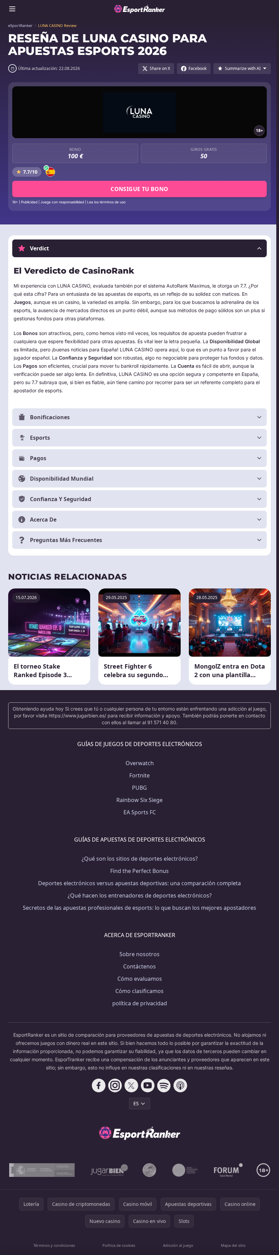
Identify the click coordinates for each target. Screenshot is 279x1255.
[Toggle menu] (12, 9)
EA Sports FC (138, 812)
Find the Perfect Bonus (138, 871)
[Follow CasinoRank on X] (130, 1085)
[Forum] (240, 1170)
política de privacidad (138, 1003)
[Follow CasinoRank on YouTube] (146, 1085)
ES (134, 1103)
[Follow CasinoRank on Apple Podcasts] (179, 1085)
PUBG (138, 787)
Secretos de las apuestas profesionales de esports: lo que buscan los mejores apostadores (138, 907)
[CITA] (197, 1170)
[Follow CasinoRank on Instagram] (113, 1085)
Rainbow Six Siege (138, 800)
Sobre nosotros (138, 954)
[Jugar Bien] (121, 1170)
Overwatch (138, 763)
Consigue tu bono (139, 189)
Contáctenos (138, 966)
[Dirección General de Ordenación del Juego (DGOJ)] (54, 1170)
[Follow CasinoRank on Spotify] (162, 1085)
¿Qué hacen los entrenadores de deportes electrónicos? (138, 895)
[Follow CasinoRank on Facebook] (97, 1085)
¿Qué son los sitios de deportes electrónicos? (138, 858)
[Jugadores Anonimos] (161, 1170)
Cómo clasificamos (138, 991)
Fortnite (138, 775)
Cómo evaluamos (138, 978)
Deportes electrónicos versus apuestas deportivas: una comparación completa (138, 883)
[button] (139, 248)
